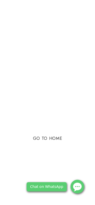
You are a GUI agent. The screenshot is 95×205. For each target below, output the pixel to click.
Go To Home (47, 138)
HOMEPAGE (56, 122)
